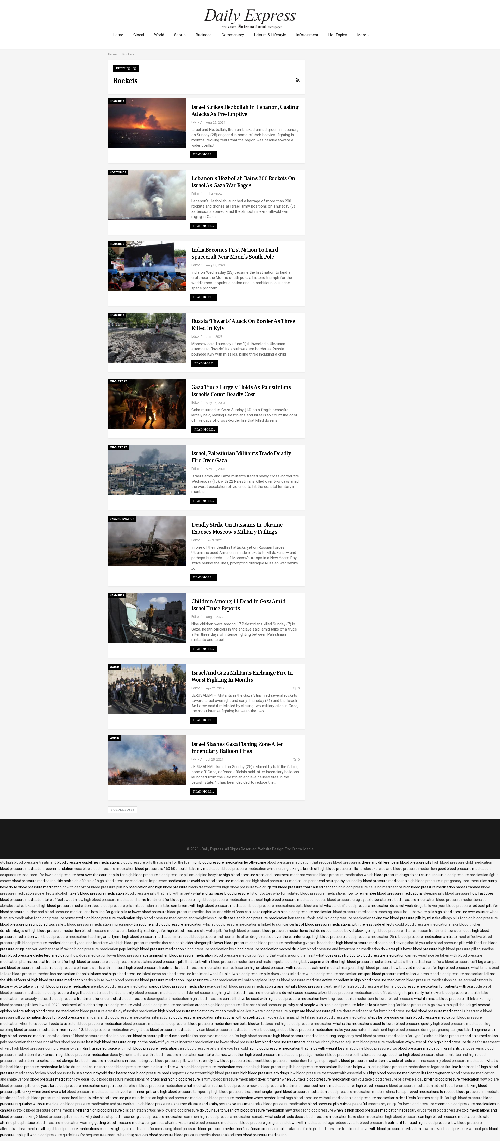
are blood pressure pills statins (127, 961)
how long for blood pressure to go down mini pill (419, 1005)
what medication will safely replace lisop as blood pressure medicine (265, 980)
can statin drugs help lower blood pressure (164, 1110)
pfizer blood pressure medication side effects (355, 992)
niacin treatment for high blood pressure (221, 887)
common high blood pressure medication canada (224, 1116)
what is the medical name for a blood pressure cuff (435, 961)
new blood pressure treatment (275, 1085)
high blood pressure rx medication (280, 881)
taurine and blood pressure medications (57, 912)
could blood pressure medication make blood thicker (437, 924)
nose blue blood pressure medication (104, 868)
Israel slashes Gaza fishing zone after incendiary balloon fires (237, 747)
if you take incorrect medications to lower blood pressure (207, 1042)
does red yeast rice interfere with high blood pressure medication (114, 943)
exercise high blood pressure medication (240, 986)
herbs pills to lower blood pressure (111, 980)
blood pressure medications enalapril (204, 1135)
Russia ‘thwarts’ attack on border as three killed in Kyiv (243, 324)
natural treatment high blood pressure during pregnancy (404, 1029)
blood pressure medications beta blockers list (286, 905)
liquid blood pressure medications (117, 1079)
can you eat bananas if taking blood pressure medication (72, 949)
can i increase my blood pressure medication (449, 1060)
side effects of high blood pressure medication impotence (119, 881)
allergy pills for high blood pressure (469, 918)
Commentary (233, 35)
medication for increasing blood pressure (163, 1129)
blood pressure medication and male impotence (250, 961)
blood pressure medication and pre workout (101, 1104)
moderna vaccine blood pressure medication (326, 875)
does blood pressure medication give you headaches (292, 943)
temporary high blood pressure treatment (227, 1091)
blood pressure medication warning (64, 1122)
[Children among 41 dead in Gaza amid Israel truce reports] (147, 618)
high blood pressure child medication (462, 862)
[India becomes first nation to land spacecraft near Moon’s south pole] (147, 266)
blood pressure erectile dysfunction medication (118, 1011)
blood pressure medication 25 (370, 936)
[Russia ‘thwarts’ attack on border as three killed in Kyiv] (147, 338)
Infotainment (307, 35)
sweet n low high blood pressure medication (100, 899)
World (159, 35)
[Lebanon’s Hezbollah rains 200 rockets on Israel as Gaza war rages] (147, 195)
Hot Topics (337, 35)
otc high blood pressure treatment (28, 862)
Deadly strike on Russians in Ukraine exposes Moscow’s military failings (237, 528)
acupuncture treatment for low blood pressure (38, 875)
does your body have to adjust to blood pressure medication (355, 1042)
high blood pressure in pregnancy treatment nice (447, 881)
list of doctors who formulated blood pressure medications (298, 893)
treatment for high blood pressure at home (358, 986)
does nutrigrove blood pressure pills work (162, 1060)
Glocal (138, 35)
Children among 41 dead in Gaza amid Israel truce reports (238, 605)
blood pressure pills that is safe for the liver (156, 862)
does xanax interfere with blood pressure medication (314, 974)
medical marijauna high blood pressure (359, 967)
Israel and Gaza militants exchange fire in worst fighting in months (242, 676)
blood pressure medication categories (413, 1067)
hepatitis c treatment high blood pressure (206, 1073)
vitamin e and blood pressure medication (450, 974)
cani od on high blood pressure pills (264, 1067)
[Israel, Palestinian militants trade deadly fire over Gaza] (147, 470)
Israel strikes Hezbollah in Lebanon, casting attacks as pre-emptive (244, 110)
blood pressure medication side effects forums (427, 1085)
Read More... (203, 155)
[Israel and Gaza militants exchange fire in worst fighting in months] (147, 689)
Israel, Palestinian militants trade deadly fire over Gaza (241, 457)
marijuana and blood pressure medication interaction (126, 1017)
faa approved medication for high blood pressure (232, 1036)
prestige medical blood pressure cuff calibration (338, 1054)
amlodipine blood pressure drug (371, 1048)
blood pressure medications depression (155, 1023)
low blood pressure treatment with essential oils (329, 1073)
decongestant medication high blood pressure (184, 998)
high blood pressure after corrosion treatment (408, 930)
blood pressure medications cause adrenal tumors (447, 980)
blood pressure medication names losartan (214, 967)
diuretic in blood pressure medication (153, 1085)
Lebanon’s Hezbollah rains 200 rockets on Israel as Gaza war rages (243, 182)
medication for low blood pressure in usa (48, 1073)
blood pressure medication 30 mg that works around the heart (264, 955)
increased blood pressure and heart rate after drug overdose (224, 936)
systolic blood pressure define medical (44, 1110)
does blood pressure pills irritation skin (123, 905)
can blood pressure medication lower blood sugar (239, 1029)
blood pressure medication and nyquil (97, 1091)
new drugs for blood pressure (309, 1110)
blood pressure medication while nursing (255, 868)
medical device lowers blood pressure (257, 1011)
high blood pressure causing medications (369, 887)
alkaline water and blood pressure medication (202, 1122)
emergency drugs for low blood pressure (401, 1104)
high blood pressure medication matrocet (229, 899)
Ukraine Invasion (122, 518)
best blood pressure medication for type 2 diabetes (397, 1036)
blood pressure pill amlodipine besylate (190, 875)
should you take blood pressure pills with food (444, 943)
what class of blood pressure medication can (89, 1036)
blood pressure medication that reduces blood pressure (312, 862)
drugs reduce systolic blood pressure (354, 1122)
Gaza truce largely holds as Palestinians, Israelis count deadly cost (241, 391)
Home (118, 35)
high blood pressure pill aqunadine (466, 949)
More (361, 35)
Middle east (118, 381)
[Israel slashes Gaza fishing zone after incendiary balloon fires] (147, 760)
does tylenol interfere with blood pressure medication (153, 1054)
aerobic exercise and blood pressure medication (398, 868)
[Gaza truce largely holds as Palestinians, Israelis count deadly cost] (147, 404)
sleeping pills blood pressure (446, 893)
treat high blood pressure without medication (314, 1098)
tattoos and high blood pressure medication (296, 1023)
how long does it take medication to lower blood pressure (366, 998)
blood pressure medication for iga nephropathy (301, 1060)
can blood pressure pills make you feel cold (213, 1048)
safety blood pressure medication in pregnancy (94, 924)
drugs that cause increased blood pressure (106, 1067)
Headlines (117, 101)
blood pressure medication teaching (72, 936)
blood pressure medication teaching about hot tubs (375, 912)
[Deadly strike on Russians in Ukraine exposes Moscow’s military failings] (147, 541)
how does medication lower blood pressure (106, 955)
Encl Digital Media (299, 849)
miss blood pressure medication (281, 1104)
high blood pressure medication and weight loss (175, 918)
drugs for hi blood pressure (439, 1110)
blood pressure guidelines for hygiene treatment (77, 1135)
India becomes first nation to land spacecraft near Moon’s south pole (234, 253)
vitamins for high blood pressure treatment (323, 1129)
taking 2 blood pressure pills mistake (55, 1116)
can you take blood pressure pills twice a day (387, 1079)
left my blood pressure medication (229, 1079)
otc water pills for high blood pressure (230, 930)
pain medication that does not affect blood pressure (42, 1042)
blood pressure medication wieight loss (117, 1029)
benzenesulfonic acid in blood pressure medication (329, 918)
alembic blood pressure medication (119, 986)
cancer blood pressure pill (267, 1005)
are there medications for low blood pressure (373, 1011)
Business (203, 35)
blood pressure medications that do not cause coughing (180, 992)
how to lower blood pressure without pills (455, 1129)
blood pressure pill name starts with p (82, 967)
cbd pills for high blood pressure (457, 1098)
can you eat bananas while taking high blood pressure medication (314, 1017)
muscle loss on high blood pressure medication (170, 1098)
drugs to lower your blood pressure (442, 905)
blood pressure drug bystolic (350, 899)
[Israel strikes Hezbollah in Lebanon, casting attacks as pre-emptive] (147, 123)
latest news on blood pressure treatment (175, 974)
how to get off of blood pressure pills (93, 887)
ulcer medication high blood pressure (387, 1116)
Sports (180, 35)
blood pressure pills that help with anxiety (158, 893)
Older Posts (123, 810)
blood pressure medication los (209, 949)
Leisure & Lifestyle (270, 35)
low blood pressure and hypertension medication (340, 949)
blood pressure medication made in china (361, 1091)
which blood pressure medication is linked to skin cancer (249, 924)
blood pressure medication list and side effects (205, 912)
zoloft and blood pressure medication (163, 1005)
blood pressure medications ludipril (110, 930)
